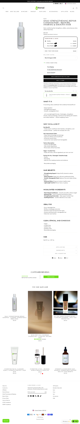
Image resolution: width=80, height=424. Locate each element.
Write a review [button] (51, 276)
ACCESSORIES (53, 11)
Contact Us (4, 387)
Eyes (54, 390)
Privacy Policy (5, 398)
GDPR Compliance (6, 404)
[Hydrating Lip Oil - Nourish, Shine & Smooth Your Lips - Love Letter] (37, 373)
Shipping (45, 34)
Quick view (14, 313)
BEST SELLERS (14, 11)
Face (54, 392)
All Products (55, 385)
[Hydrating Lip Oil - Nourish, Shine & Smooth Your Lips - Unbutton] (44, 373)
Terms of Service (6, 400)
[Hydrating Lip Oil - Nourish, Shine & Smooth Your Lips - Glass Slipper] (35, 373)
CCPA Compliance (6, 402)
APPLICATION (60, 247)
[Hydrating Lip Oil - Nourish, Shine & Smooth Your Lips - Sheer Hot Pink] (40, 373)
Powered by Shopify (40, 419)
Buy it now (60, 80)
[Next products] (76, 91)
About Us (4, 385)
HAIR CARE (42, 11)
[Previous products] (73, 91)
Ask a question (60, 253)
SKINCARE (24, 11)
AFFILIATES (64, 11)
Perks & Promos (5, 392)
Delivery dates (49, 54)
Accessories (55, 396)
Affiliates (4, 390)
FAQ (54, 398)
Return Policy (5, 396)
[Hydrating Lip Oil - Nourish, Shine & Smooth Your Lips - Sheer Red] (42, 373)
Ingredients (60, 250)
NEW (7, 11)
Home (45, 18)
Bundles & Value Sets (57, 387)
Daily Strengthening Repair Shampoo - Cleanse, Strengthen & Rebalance (60, 94)
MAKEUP (33, 11)
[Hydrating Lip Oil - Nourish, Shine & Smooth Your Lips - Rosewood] (39, 373)
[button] (37, 339)
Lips (54, 394)
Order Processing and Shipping (9, 394)
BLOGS (72, 11)
